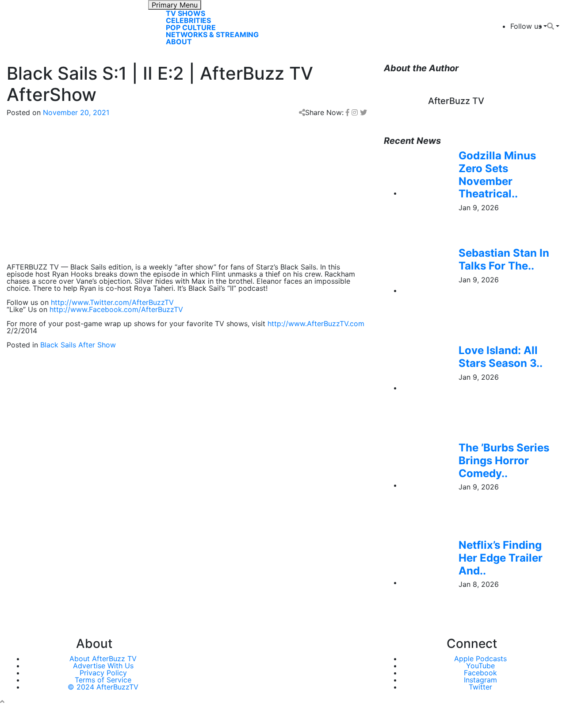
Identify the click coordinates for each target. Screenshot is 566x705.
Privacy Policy (103, 672)
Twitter (480, 686)
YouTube (480, 665)
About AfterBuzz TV (103, 658)
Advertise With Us (103, 665)
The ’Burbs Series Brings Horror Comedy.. (504, 460)
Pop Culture (191, 27)
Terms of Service (103, 679)
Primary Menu (175, 4)
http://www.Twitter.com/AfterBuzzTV (112, 302)
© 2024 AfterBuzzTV (103, 686)
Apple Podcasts (480, 658)
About (179, 41)
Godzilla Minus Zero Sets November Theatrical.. (497, 174)
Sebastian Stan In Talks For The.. (504, 259)
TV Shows (185, 13)
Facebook (480, 672)
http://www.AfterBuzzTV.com (316, 323)
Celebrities (188, 20)
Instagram (480, 679)
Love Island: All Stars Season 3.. (501, 357)
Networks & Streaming (212, 34)
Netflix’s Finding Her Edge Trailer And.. (501, 558)
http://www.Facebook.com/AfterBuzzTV (116, 309)
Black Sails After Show (78, 344)
